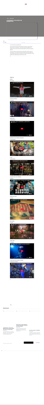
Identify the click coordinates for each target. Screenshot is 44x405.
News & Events (12, 18)
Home (8, 18)
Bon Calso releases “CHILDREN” (34, 330)
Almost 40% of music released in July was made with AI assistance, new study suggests (22, 325)
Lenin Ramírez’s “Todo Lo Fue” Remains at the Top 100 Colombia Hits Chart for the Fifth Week (8, 328)
